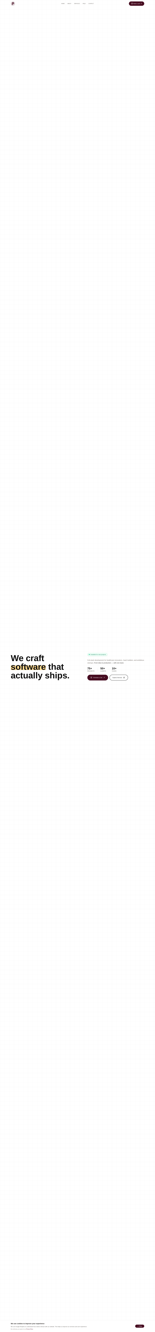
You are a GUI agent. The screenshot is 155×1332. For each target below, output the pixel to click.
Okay (140, 1326)
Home (63, 3)
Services (77, 3)
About (69, 3)
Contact (91, 3)
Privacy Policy (29, 1329)
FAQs (84, 3)
